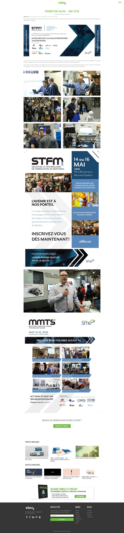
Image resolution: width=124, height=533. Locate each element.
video (56, 16)
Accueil (77, 510)
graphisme (37, 16)
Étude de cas (79, 519)
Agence (77, 512)
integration (44, 16)
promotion (51, 16)
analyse (31, 16)
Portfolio (78, 516)
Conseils (89, 510)
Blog (77, 523)
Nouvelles (89, 512)
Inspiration (89, 516)
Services (78, 514)
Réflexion (89, 514)
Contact (77, 521)
